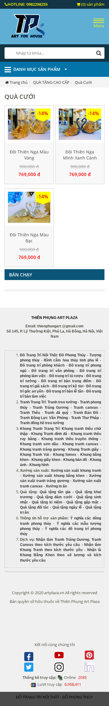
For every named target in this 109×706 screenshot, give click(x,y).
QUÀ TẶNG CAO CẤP (51, 82)
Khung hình (39, 465)
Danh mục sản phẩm (37, 69)
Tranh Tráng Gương (50, 407)
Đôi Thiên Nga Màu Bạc (29, 238)
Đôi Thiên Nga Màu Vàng (29, 155)
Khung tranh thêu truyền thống (69, 439)
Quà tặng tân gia (55, 492)
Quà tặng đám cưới (54, 497)
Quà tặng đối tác (34, 507)
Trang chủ (19, 82)
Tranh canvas (86, 407)
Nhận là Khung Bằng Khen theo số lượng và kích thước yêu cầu (60, 555)
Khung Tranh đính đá (49, 434)
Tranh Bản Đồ (85, 413)
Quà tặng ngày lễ (67, 507)
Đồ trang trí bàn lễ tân (64, 391)
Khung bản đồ (75, 460)
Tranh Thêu (30, 413)
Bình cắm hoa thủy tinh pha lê (71, 360)
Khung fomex (64, 454)
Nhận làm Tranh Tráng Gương (62, 539)
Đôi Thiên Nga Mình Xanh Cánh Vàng (80, 158)
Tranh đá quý (56, 413)
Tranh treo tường (62, 402)
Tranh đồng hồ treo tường (42, 423)
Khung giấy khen (45, 460)
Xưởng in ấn (57, 486)
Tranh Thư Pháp (85, 418)
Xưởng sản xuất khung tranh (76, 470)
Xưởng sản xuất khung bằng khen (53, 476)
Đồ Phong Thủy (72, 355)
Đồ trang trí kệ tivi (67, 386)
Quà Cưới (83, 82)
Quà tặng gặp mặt (82, 502)
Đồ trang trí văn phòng (52, 371)
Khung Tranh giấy (83, 449)
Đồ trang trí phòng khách (42, 365)
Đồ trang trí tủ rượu (66, 376)
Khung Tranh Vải (34, 454)
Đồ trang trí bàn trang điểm (66, 381)
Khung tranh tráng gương (42, 449)
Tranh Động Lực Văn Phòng (44, 418)
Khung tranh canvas (80, 444)
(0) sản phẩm (92, 4)
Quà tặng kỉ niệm (47, 502)
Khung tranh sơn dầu (39, 444)
